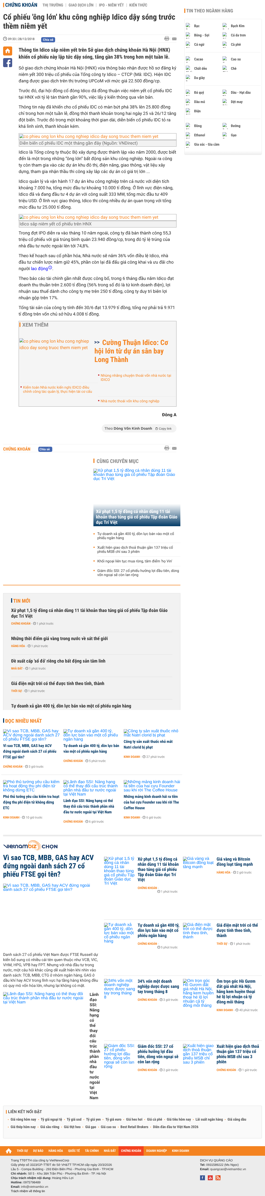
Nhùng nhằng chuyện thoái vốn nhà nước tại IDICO (136, 378)
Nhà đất (17, 668)
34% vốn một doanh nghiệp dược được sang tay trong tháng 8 (158, 986)
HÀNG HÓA (56, 1151)
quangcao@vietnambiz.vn (228, 1169)
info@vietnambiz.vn (34, 1187)
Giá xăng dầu (236, 1119)
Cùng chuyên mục (118, 461)
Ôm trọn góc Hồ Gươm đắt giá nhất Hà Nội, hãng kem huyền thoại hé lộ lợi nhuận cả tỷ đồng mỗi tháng (236, 992)
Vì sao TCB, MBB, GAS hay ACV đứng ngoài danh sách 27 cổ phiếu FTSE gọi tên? (29, 751)
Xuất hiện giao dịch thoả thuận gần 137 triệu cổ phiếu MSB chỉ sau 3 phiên (135, 550)
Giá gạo (90, 1127)
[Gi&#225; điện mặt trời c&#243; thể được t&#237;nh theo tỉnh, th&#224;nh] (198, 933)
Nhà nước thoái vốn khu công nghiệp (130, 401)
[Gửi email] (174, 38)
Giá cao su (108, 1127)
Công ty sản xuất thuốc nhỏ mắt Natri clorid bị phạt (148, 744)
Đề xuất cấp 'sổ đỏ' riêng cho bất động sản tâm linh (58, 661)
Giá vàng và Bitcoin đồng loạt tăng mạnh (235, 862)
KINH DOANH (180, 1151)
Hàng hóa (18, 646)
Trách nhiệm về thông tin (28, 1191)
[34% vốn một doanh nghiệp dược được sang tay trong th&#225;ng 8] (119, 989)
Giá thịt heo (72, 1127)
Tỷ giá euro (113, 1119)
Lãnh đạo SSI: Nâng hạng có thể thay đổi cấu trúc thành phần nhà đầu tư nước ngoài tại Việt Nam (88, 806)
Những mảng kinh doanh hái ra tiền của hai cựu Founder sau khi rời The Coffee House (151, 802)
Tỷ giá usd (74, 1119)
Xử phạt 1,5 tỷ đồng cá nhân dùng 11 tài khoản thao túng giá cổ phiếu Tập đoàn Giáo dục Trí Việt (136, 517)
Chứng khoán (21, 5)
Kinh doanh (132, 757)
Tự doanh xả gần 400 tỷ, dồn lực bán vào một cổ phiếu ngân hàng (135, 536)
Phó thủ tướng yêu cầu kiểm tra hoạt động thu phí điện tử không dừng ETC (31, 802)
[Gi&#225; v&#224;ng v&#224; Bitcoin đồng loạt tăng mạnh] (198, 867)
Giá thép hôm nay (23, 1127)
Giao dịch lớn (81, 5)
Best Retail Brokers (135, 1127)
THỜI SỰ (22, 1151)
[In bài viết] (168, 38)
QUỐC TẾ (74, 1151)
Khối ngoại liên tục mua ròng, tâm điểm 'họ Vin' (134, 561)
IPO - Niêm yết (111, 5)
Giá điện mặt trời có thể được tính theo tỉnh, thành (57, 683)
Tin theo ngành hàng (209, 11)
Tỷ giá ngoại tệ (51, 1119)
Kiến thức (138, 5)
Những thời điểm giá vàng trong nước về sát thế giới (59, 638)
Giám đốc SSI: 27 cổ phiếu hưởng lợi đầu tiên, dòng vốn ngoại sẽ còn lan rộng (138, 573)
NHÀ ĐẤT (110, 1151)
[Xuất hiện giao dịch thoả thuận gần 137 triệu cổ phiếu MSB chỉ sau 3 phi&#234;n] (198, 1054)
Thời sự (16, 691)
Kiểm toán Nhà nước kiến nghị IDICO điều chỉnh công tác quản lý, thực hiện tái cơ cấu (57, 389)
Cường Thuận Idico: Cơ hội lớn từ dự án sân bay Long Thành (131, 351)
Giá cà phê (154, 1119)
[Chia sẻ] (7, 62)
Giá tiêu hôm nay (179, 1119)
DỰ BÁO (38, 1151)
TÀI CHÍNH (92, 1151)
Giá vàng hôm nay (23, 1119)
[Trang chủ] (7, 51)
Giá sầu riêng (49, 1127)
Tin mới (21, 601)
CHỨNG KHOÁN (131, 1151)
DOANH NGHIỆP (156, 1151)
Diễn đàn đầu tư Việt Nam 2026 (175, 1127)
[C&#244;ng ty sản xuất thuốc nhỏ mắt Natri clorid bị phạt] (152, 733)
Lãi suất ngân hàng (209, 1119)
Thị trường (52, 5)
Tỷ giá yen (93, 1119)
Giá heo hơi (134, 1119)
